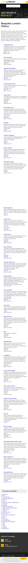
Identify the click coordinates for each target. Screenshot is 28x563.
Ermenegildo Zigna (8, 472)
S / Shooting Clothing (5, 520)
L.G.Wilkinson (7, 355)
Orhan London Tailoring (9, 386)
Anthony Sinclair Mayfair (9, 370)
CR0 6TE (6, 215)
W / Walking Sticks (5, 528)
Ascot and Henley (8, 290)
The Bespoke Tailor (8, 44)
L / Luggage (3, 510)
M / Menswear (4, 513)
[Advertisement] (14, 190)
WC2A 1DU (6, 117)
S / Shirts (3, 517)
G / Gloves (3, 501)
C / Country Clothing (5, 497)
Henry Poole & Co (8, 316)
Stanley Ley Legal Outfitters (10, 398)
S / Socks (3, 523)
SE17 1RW (6, 89)
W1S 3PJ (6, 326)
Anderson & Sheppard (9, 135)
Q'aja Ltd (6, 413)
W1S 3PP (6, 466)
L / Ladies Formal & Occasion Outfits (9, 508)
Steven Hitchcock (8, 247)
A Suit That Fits (7, 219)
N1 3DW (5, 171)
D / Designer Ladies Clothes (7, 498)
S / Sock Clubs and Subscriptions (8, 521)
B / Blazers (3, 495)
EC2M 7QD (6, 63)
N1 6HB (5, 393)
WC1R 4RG (6, 451)
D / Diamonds (4, 499)
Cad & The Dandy (8, 57)
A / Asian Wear (4, 494)
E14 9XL (5, 422)
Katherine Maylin (8, 276)
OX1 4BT (6, 78)
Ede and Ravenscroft (8, 107)
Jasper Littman (7, 95)
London (10, 2)
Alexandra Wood (7, 341)
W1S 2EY (6, 241)
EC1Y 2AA (6, 229)
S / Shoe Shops (4, 519)
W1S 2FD (6, 365)
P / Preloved (3, 516)
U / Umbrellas (4, 527)
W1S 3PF (6, 102)
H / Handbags (4, 505)
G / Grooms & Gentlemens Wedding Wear (10, 502)
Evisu (5, 331)
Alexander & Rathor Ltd (9, 262)
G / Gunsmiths (4, 504)
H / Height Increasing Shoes (7, 506)
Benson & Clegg (7, 426)
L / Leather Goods (5, 509)
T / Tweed (3, 525)
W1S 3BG (6, 256)
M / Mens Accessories (5, 512)
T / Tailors (3, 524)
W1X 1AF (6, 380)
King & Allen (7, 305)
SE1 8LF (5, 129)
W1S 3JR (6, 156)
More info (21, 561)
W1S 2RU (6, 480)
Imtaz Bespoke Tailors (9, 161)
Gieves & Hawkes (8, 148)
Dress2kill (6, 122)
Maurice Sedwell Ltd (8, 456)
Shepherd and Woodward (9, 68)
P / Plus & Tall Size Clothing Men (8, 514)
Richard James (7, 234)
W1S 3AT (6, 142)
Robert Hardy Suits (8, 208)
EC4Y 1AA (6, 408)
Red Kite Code (11, 556)
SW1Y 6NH (6, 299)
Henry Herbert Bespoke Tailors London (13, 441)
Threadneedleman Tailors (9, 83)
